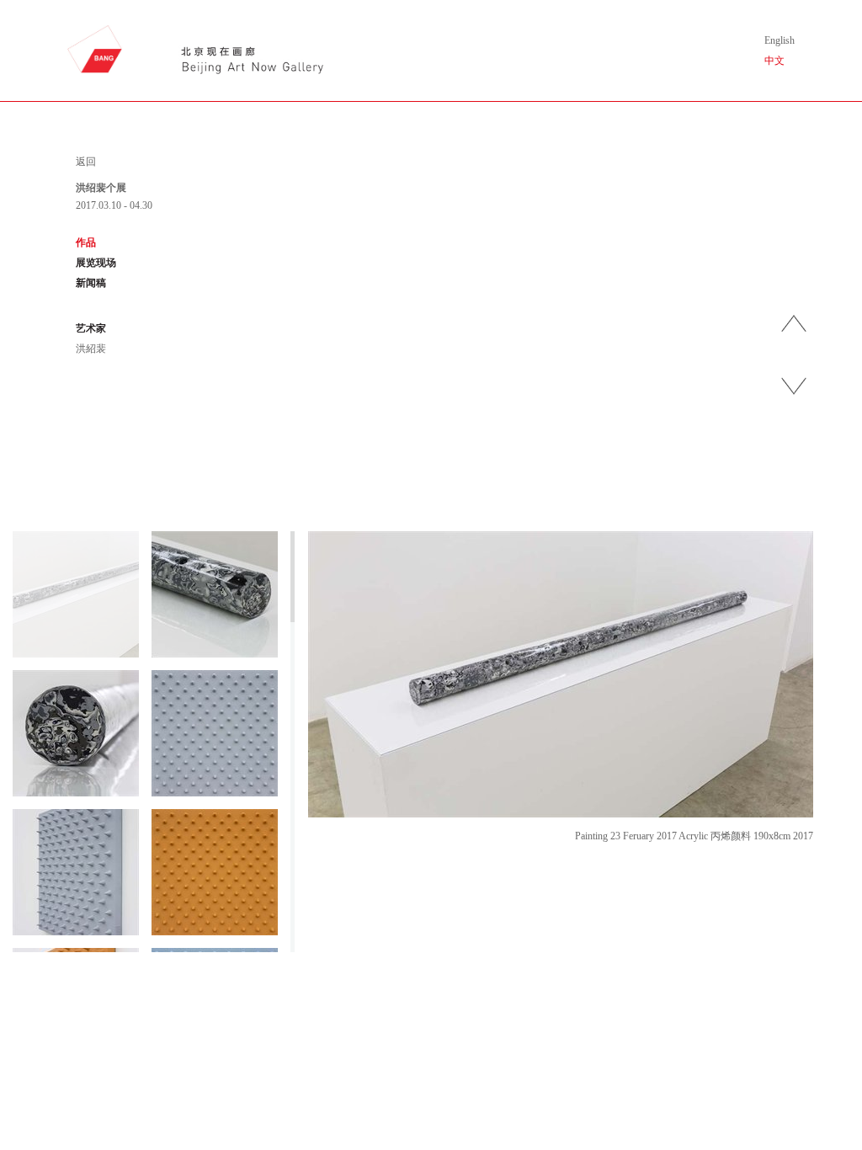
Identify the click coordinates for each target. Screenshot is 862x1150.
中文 (774, 61)
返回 (86, 162)
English (779, 40)
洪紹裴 (91, 348)
